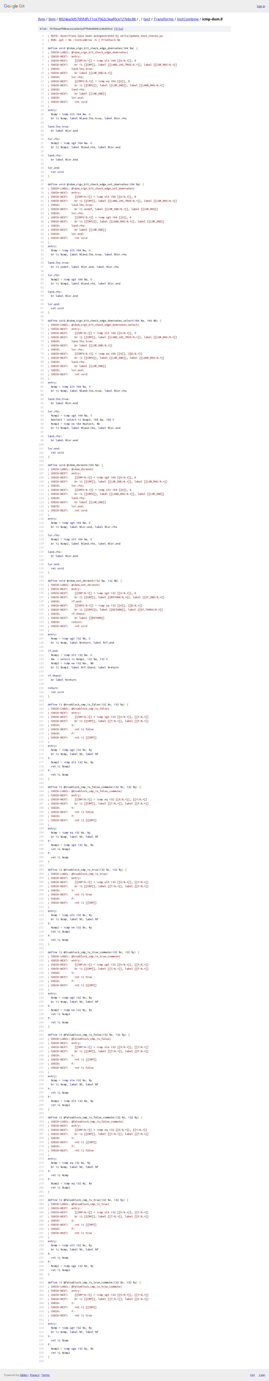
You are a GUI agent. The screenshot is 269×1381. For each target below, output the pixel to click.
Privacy (34, 1375)
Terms (45, 1375)
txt (252, 1375)
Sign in (261, 6)
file (119, 28)
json (262, 1375)
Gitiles (24, 1375)
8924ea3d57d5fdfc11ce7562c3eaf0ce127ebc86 (97, 19)
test (146, 19)
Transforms (164, 19)
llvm (41, 19)
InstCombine (188, 19)
